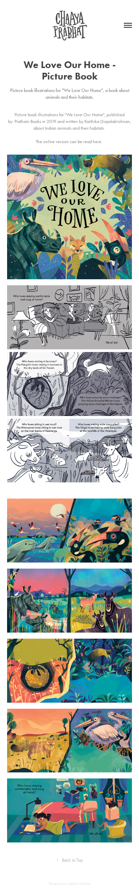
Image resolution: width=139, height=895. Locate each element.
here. (97, 142)
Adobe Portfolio (78, 883)
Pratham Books (28, 121)
